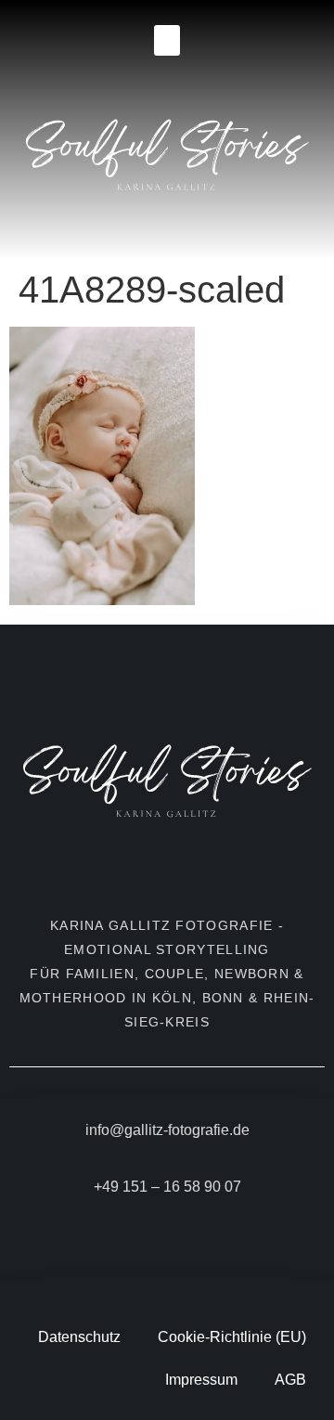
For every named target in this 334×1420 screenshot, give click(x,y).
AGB (290, 1380)
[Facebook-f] (155, 1247)
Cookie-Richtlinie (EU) (232, 1337)
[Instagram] (179, 1247)
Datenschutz (79, 1337)
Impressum (201, 1380)
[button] (167, 40)
